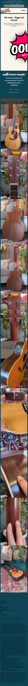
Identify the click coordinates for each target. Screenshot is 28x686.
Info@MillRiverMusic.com (21, 2)
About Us (11, 89)
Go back (2, 684)
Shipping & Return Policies (14, 92)
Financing (16, 89)
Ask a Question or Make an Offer (10, 618)
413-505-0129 (14, 85)
